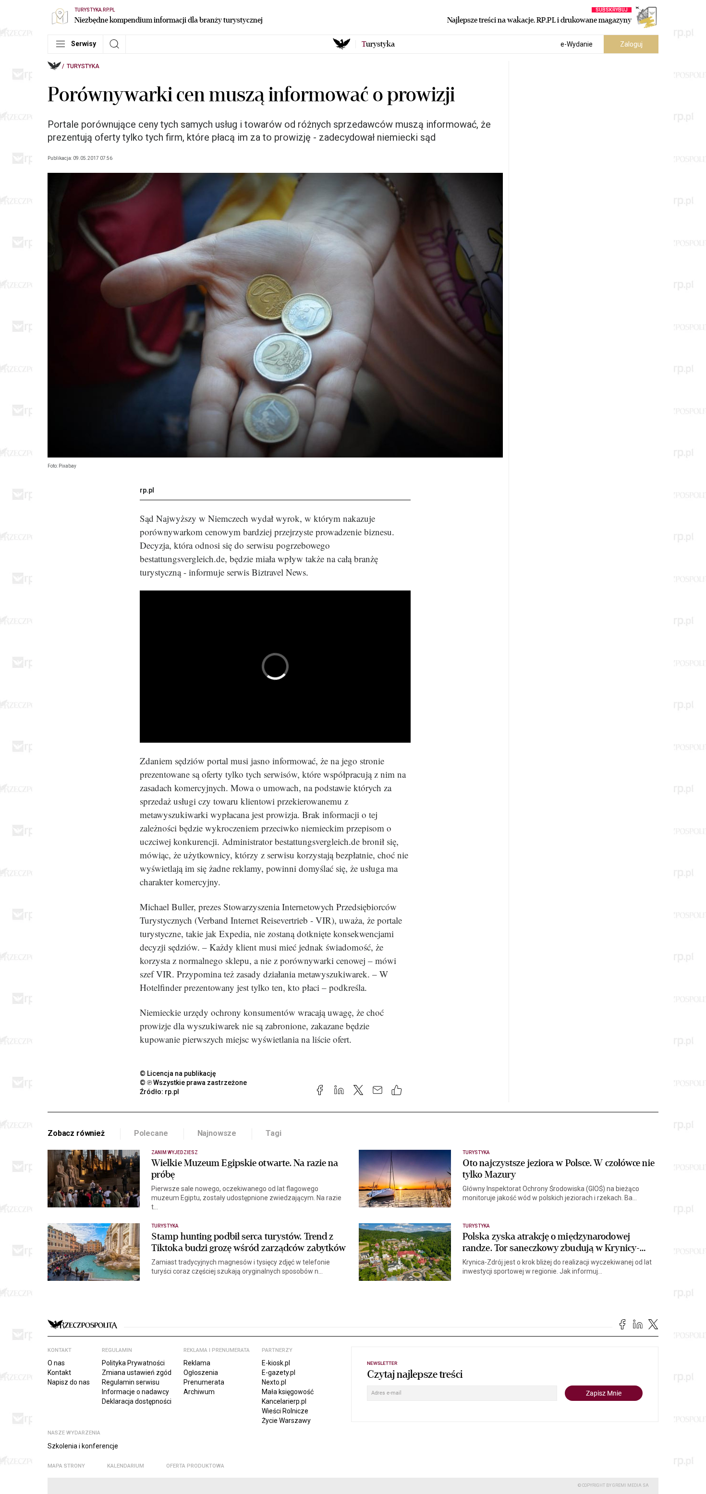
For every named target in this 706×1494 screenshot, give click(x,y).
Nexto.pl (274, 1382)
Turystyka (83, 66)
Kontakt (59, 1372)
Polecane (151, 1133)
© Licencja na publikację (178, 1073)
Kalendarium (125, 1466)
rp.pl (147, 490)
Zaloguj (631, 44)
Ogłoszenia (200, 1372)
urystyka (378, 44)
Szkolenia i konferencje (83, 1446)
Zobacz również (76, 1133)
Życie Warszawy (286, 1420)
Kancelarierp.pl (284, 1401)
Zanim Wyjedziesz (174, 1152)
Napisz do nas (69, 1382)
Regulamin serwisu (130, 1382)
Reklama (196, 1363)
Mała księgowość (288, 1392)
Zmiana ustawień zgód (136, 1372)
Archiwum (199, 1392)
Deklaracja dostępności (136, 1401)
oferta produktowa (195, 1466)
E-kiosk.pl (276, 1363)
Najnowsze (217, 1133)
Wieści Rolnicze (285, 1411)
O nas (56, 1363)
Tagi (273, 1133)
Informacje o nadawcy (135, 1392)
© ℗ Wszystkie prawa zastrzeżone (193, 1082)
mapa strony (66, 1466)
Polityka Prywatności (133, 1363)
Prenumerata (203, 1382)
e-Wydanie (576, 44)
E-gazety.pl (278, 1372)
